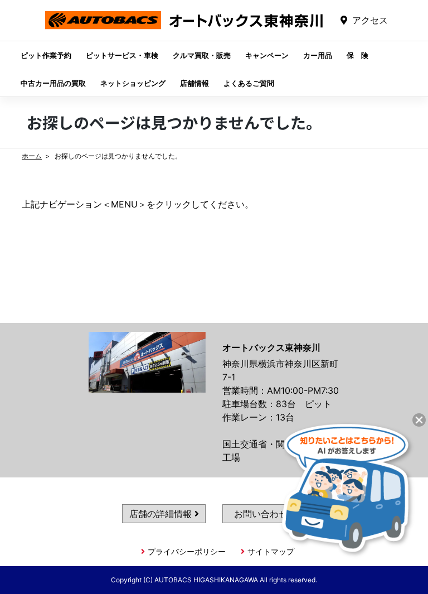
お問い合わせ (262, 513)
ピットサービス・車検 (122, 55)
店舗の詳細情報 (161, 513)
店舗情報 (194, 83)
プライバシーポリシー (187, 551)
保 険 (357, 55)
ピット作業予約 (46, 55)
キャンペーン (267, 55)
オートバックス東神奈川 (184, 28)
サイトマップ (270, 551)
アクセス (370, 20)
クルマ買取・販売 (202, 55)
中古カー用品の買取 (53, 83)
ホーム (32, 156)
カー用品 (317, 55)
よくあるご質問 (248, 83)
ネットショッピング (133, 83)
